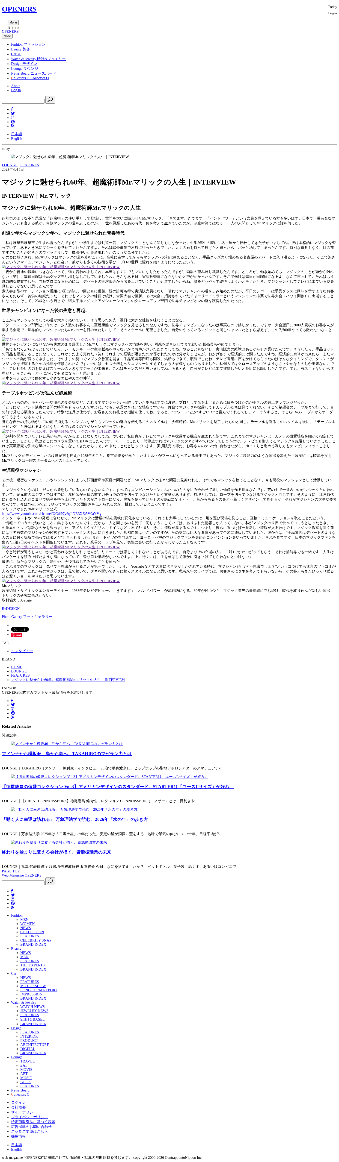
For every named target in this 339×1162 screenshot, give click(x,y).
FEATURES (29, 165)
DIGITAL (27, 1049)
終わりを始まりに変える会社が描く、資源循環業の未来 (56, 852)
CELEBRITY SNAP (35, 940)
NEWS (25, 928)
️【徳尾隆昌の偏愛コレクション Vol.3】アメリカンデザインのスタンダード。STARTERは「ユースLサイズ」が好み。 (118, 786)
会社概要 (18, 1107)
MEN (24, 919)
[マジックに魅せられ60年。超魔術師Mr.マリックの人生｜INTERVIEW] (61, 267)
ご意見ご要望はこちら (29, 1131)
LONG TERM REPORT (38, 990)
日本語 (16, 134)
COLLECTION (32, 932)
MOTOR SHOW (33, 986)
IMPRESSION (31, 994)
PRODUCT (29, 1040)
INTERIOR (29, 1036)
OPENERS (19, 9)
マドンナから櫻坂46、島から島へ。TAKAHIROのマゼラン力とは (67, 753)
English (16, 139)
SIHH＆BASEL (32, 1019)
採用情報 (18, 1136)
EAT (23, 1065)
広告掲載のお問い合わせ (31, 1127)
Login (332, 13)
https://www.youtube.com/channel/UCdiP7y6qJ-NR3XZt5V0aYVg (51, 514)
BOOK (25, 1082)
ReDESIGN (11, 608)
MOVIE (26, 1069)
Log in (16, 90)
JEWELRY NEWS (34, 1011)
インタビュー (22, 651)
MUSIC (26, 1078)
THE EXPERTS (32, 965)
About (15, 86)
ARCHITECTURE (34, 1045)
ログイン (18, 1102)
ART (24, 1074)
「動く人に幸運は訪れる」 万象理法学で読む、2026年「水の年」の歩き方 (75, 819)
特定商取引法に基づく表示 (33, 1122)
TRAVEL (27, 1061)
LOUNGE (10, 165)
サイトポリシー (24, 1112)
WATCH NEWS (32, 1007)
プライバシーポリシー (29, 1117)
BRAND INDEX (33, 944)
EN (17, 27)
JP (9, 27)
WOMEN (27, 924)
